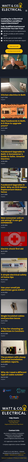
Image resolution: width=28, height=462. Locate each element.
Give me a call (14, 46)
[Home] (12, 7)
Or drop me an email (14, 51)
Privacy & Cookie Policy (20, 458)
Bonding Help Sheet (14, 421)
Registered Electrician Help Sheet (14, 424)
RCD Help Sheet (14, 422)
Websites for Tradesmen (17, 455)
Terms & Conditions (6, 458)
